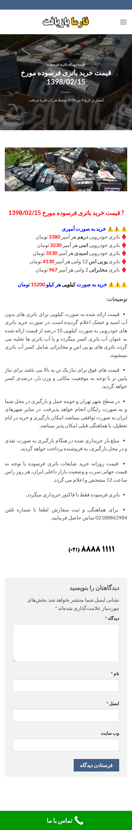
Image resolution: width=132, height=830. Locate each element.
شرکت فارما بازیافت (43, 100)
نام (115, 673)
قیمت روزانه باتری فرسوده (66, 64)
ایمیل (112, 703)
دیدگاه (112, 618)
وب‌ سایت (110, 733)
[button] (123, 22)
